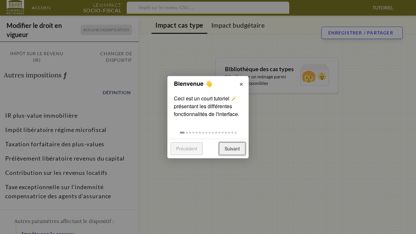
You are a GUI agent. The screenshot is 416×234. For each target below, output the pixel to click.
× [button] (241, 83)
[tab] (182, 133)
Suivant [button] (232, 148)
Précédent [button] (186, 148)
